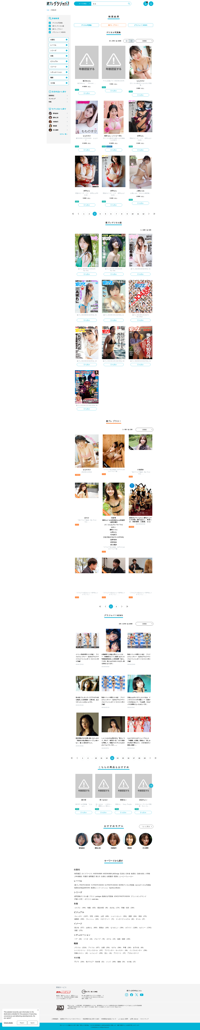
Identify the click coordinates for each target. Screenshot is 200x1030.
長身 (143, 916)
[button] (151, 786)
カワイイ (131, 927)
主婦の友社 (140, 873)
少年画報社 (78, 876)
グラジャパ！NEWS (58, 32)
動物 (122, 962)
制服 (92, 908)
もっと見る (146, 826)
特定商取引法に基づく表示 (91, 1019)
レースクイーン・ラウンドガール (89, 950)
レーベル (53, 45)
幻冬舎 (128, 873)
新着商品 (51, 95)
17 (134, 758)
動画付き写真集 (107, 896)
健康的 (79, 919)
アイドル (94, 947)
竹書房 (85, 876)
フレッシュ (93, 919)
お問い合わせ (134, 1019)
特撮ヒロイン (81, 953)
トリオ (88, 939)
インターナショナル (125, 919)
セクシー (145, 927)
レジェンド (97, 953)
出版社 (52, 39)
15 (123, 758)
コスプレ (80, 908)
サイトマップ (144, 1019)
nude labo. (95, 899)
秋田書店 (77, 873)
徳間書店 (92, 876)
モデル (116, 947)
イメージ (53, 67)
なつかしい (117, 927)
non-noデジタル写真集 (143, 885)
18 (139, 758)
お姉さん (92, 927)
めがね (115, 908)
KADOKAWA (97, 873)
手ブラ (79, 962)
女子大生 (138, 947)
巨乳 (95, 916)
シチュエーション (56, 72)
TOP (48, 10)
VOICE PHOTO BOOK (122, 896)
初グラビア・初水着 (95, 962)
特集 (50, 102)
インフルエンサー (138, 950)
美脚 (133, 916)
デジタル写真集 (57, 23)
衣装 (51, 56)
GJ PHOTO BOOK (111, 885)
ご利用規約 (54, 1019)
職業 (51, 77)
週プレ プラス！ (57, 29)
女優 (106, 947)
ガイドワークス (86, 873)
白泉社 (103, 876)
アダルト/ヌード (133, 953)
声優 (127, 947)
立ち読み (87, 93)
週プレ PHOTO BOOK (82, 885)
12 (143, 214)
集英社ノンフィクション (99, 888)
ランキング (52, 98)
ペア (78, 939)
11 (138, 214)
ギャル (141, 919)
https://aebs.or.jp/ (71, 1008)
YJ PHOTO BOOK (97, 885)
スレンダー (81, 916)
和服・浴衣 (128, 908)
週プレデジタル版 (58, 26)
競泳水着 (103, 908)
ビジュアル (54, 61)
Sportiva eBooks (114, 888)
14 (117, 758)
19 (145, 758)
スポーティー (107, 919)
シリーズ (53, 50)
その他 (52, 83)
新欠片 (98, 876)
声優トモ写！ (79, 899)
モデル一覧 (63, 134)
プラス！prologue (95, 896)
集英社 (133, 873)
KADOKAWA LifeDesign (111, 873)
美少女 (79, 927)
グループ (100, 939)
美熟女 (104, 927)
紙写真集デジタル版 (81, 896)
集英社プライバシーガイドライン (70, 1019)
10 (132, 214)
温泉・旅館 (124, 939)
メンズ (111, 962)
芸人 (108, 953)
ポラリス (88, 899)
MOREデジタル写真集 (126, 885)
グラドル (81, 947)
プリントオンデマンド (138, 896)
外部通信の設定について (108, 1019)
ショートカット (119, 916)
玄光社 (122, 873)
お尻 (105, 916)
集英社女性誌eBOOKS (82, 888)
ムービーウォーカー (126, 876)
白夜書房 (110, 876)
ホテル (111, 939)
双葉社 (116, 876)
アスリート (120, 953)
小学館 (147, 873)
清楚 (79, 930)
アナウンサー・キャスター (117, 950)
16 (128, 758)
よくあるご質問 (123, 1019)
